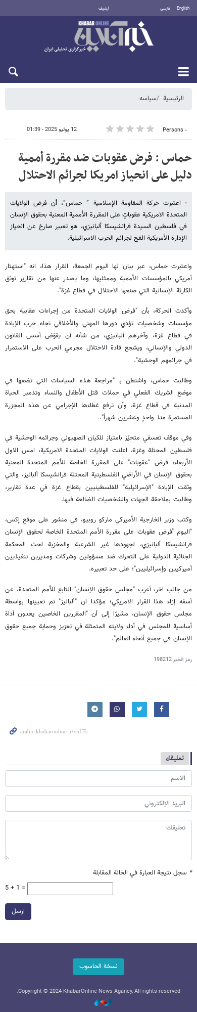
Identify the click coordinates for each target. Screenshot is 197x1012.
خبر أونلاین (98, 37)
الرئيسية (173, 99)
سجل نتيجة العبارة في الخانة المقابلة (142, 873)
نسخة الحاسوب (98, 966)
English (183, 9)
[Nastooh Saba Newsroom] (98, 1003)
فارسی (165, 9)
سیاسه (148, 99)
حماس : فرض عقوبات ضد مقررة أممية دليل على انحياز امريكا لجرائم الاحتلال (105, 167)
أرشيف (103, 9)
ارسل (18, 911)
